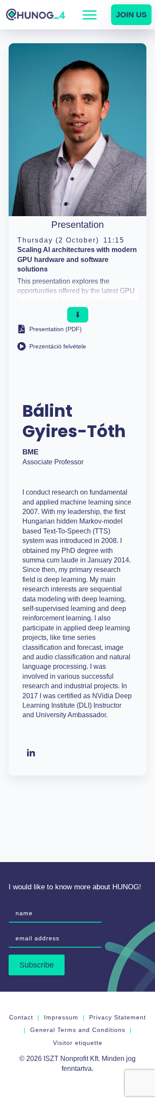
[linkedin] (31, 753)
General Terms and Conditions (77, 1029)
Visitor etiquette (77, 1042)
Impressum (61, 1017)
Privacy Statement (117, 1017)
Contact (21, 1017)
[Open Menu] (89, 15)
